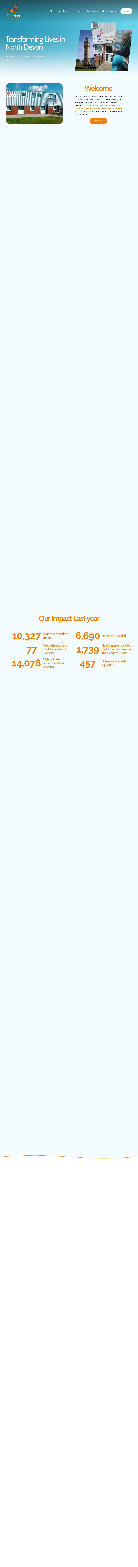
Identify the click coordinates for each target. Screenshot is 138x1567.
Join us (104, 11)
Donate (126, 11)
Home (53, 11)
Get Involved (92, 11)
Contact (114, 11)
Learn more (98, 121)
